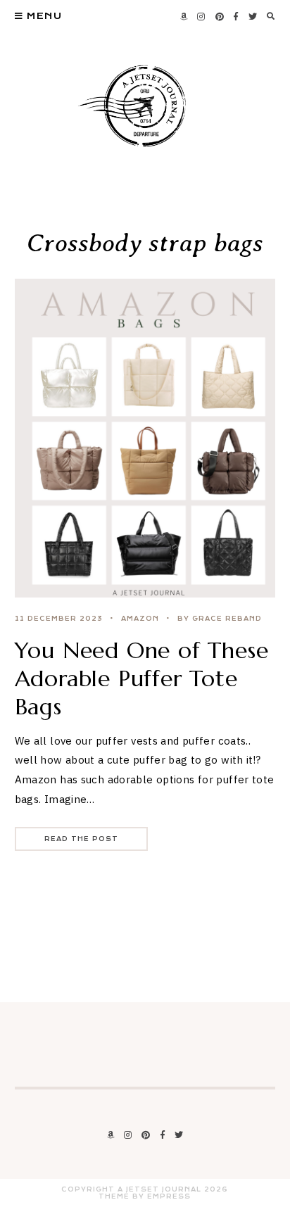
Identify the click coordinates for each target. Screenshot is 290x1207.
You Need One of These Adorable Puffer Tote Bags (142, 678)
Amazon (140, 618)
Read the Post (81, 838)
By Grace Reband (219, 618)
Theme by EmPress (145, 1196)
